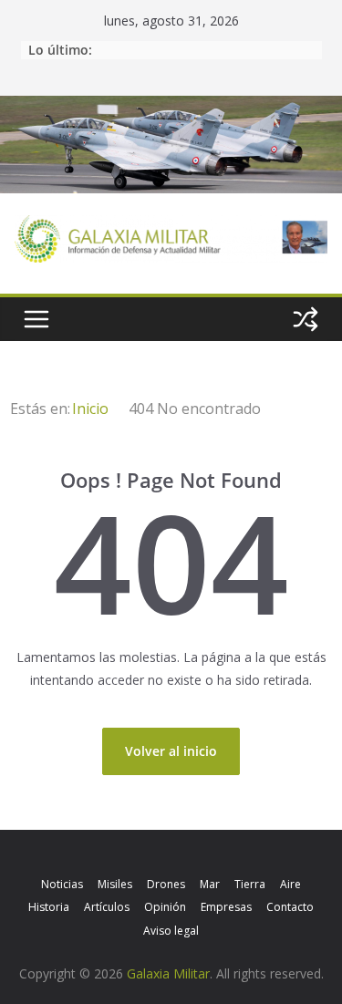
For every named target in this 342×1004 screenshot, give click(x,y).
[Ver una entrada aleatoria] (305, 319)
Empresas (226, 907)
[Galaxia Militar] (171, 107)
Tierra (249, 884)
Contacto (290, 907)
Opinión (165, 907)
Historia (48, 907)
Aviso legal (171, 930)
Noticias (62, 884)
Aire (290, 884)
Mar (210, 884)
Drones (166, 884)
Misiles (115, 884)
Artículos (107, 907)
